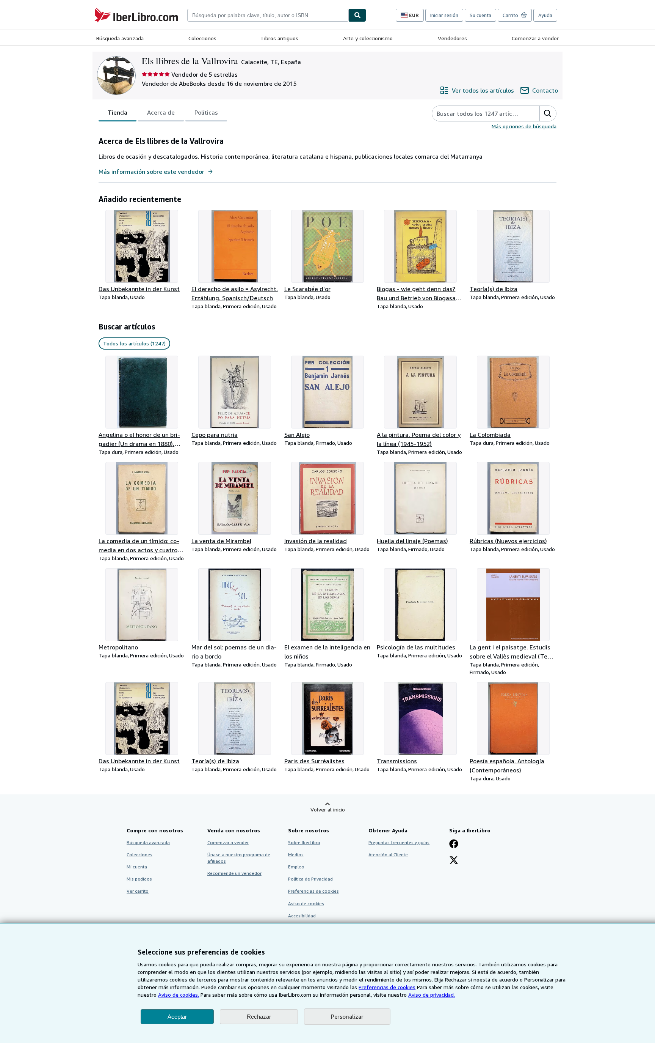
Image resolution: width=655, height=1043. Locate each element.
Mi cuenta (137, 867)
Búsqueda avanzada (120, 38)
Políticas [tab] (206, 112)
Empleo (296, 867)
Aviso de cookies (306, 903)
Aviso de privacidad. (431, 994)
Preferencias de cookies (387, 987)
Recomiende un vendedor (234, 873)
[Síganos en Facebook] (453, 844)
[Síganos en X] (453, 861)
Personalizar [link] (347, 1016)
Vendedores (452, 38)
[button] (547, 113)
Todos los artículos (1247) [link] (134, 343)
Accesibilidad (302, 916)
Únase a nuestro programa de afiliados (238, 858)
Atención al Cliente (388, 854)
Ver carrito (138, 891)
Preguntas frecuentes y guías (398, 842)
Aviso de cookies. (178, 994)
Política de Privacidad (310, 879)
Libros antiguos (280, 38)
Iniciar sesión (444, 15)
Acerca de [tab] (161, 112)
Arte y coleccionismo (368, 38)
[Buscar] (357, 15)
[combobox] (268, 15)
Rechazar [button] (259, 1016)
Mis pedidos (139, 879)
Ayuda (545, 15)
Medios (296, 854)
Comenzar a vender (535, 38)
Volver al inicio (327, 809)
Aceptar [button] (177, 1016)
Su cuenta (480, 15)
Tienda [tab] (117, 112)
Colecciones (202, 38)
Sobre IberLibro (304, 842)
